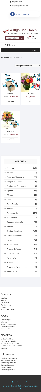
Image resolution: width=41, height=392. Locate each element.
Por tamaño (11, 258)
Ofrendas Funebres (14, 236)
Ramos (3, 300)
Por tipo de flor (12, 213)
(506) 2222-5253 (16, 2)
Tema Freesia (28, 386)
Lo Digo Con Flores (22, 30)
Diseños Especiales (14, 231)
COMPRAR (10, 101)
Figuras (10, 191)
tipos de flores (5, 329)
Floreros (10, 227)
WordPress (20, 389)
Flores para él (12, 271)
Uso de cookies (6, 367)
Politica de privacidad (8, 370)
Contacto (4, 348)
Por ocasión (11, 168)
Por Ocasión (5, 303)
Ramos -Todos (12, 244)
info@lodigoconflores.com (20, 6)
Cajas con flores (13, 253)
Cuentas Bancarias (7, 365)
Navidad (10, 173)
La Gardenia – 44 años (8, 341)
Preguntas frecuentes (8, 360)
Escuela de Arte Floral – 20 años (12, 346)
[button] (34, 50)
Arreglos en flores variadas (17, 267)
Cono (9, 200)
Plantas (10, 262)
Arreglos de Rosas (14, 249)
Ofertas (10, 195)
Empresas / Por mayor (15, 177)
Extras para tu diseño (15, 222)
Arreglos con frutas (14, 182)
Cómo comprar (6, 320)
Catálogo (4, 298)
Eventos (10, 209)
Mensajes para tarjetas (8, 324)
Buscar (21, 38)
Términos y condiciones (9, 358)
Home (9, 240)
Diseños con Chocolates (16, 186)
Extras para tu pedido (8, 309)
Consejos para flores (8, 326)
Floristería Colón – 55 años (10, 343)
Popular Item (12, 218)
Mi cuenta (4, 322)
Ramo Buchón (12, 204)
